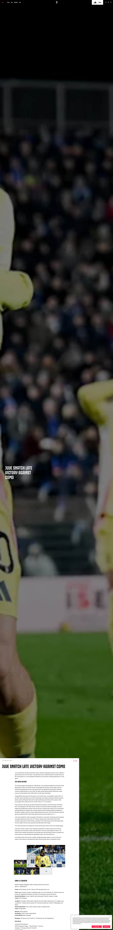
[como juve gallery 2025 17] (20, 863)
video (20, 2)
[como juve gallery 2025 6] (33, 871)
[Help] (108, 2)
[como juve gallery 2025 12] (20, 871)
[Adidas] (95, 2)
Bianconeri (16, 2)
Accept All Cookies (106, 926)
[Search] (106, 2)
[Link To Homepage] (56, 2)
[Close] (110, 916)
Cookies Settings (96, 926)
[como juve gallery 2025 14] (46, 856)
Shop (12, 2)
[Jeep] (99, 2)
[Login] (111, 2)
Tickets (8, 2)
